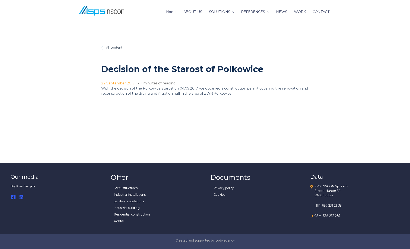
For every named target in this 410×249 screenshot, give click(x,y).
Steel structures (126, 188)
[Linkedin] (20, 197)
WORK (300, 12)
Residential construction (132, 214)
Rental (119, 221)
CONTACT (321, 12)
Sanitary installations (129, 201)
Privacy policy (224, 188)
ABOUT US (192, 12)
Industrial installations (130, 195)
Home (171, 12)
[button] (232, 12)
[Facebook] (13, 197)
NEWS (281, 12)
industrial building (127, 208)
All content (113, 47)
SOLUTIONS (219, 12)
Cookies (219, 195)
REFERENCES (253, 12)
